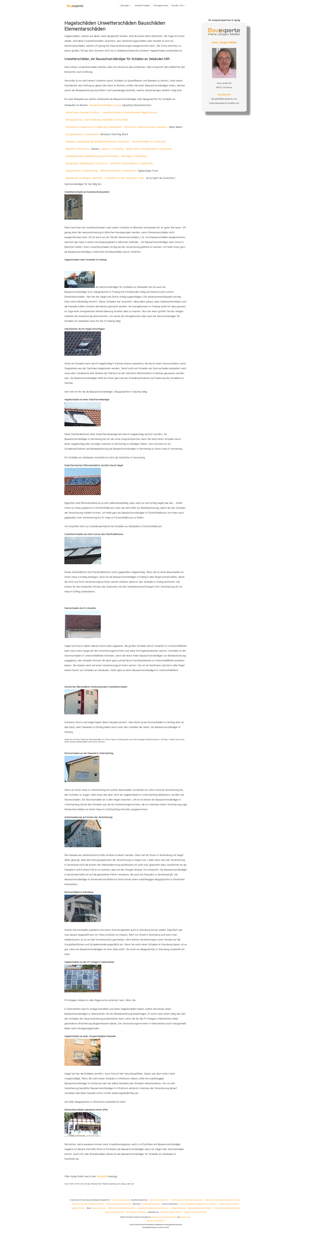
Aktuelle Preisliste (142, 5)
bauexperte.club (185, 1217)
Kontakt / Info (177, 5)
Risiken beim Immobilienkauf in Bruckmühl (149, 148)
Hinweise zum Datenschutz (155, 1221)
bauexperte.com (156, 1217)
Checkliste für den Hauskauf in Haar (124, 178)
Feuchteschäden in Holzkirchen (149, 141)
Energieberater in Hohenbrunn (82, 134)
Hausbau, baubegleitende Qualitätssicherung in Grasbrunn (97, 141)
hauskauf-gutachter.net (169, 1217)
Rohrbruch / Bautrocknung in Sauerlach (145, 127)
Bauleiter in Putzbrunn (78, 148)
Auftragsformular (160, 5)
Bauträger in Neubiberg (134, 156)
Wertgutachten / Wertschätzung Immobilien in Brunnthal (97, 119)
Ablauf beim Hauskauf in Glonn (82, 112)
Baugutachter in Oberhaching (82, 170)
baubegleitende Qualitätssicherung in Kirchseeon (92, 156)
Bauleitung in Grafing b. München (84, 178)
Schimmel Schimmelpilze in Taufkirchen (131, 163)
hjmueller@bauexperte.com (224, 98)
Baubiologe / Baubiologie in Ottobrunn (86, 163)
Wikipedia (102, 1176)
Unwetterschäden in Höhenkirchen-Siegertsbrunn (129, 112)
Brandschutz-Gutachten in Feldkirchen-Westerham (94, 127)
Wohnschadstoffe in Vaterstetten (118, 170)
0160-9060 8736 (224, 95)
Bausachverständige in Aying (105, 105)
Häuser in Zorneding (112, 148)
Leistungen (124, 5)
